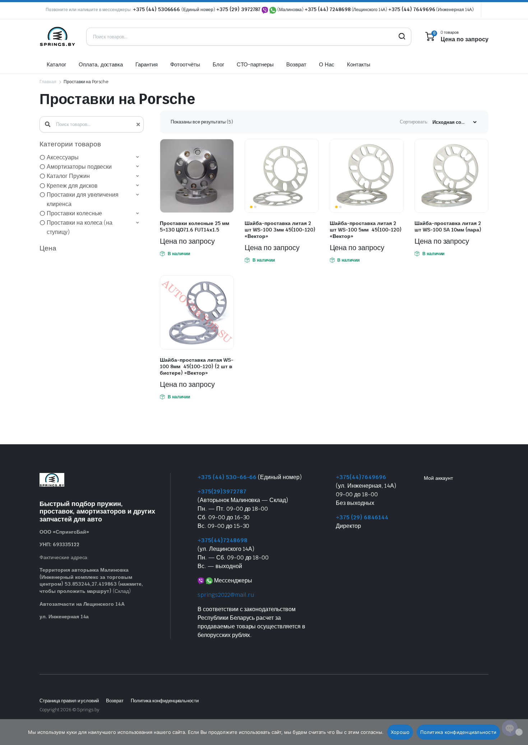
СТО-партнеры (255, 64)
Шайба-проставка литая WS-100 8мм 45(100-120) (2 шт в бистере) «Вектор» (196, 366)
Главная (48, 82)
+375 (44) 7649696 (411, 9)
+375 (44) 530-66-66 (227, 477)
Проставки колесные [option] (74, 213)
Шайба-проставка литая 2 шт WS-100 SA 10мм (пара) (447, 226)
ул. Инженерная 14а (64, 616)
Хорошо (400, 732)
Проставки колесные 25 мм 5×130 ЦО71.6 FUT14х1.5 (194, 226)
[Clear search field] (137, 124)
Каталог (56, 64)
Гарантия (146, 64)
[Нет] (519, 732)
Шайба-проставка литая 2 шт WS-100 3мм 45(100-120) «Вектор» (280, 229)
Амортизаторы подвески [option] (79, 166)
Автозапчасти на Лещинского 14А (82, 604)
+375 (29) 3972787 (238, 9)
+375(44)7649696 (361, 477)
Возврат (296, 64)
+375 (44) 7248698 (328, 9)
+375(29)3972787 (222, 491)
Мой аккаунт (438, 478)
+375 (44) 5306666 (157, 9)
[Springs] (57, 36)
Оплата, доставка (101, 64)
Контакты (358, 64)
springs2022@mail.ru (226, 595)
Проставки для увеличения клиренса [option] (83, 199)
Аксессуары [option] (63, 157)
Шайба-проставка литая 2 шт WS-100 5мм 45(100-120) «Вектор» (366, 229)
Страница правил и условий (69, 701)
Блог (218, 64)
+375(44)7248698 (222, 540)
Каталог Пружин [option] (68, 176)
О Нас (326, 64)
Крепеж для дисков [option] (72, 185)
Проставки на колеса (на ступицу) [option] (79, 227)
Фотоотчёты (185, 64)
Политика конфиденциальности (165, 701)
